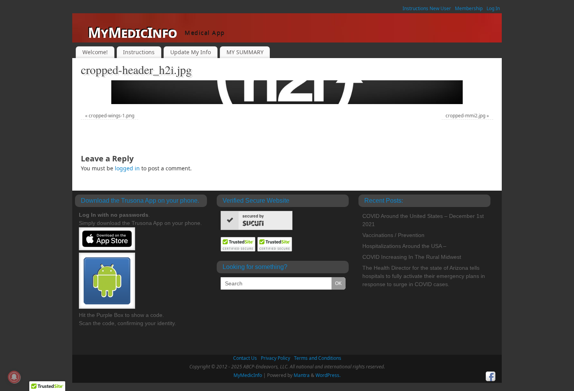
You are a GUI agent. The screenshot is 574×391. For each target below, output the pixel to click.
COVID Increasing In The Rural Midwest (411, 257)
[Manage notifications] (14, 377)
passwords (133, 215)
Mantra (302, 375)
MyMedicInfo (132, 32)
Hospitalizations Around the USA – (404, 246)
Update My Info (190, 52)
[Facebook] (491, 377)
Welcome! (95, 52)
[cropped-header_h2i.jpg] (287, 92)
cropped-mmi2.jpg (465, 115)
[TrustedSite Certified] (238, 244)
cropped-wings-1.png (111, 115)
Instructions (139, 52)
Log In (493, 8)
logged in (127, 168)
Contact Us (245, 358)
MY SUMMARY (245, 52)
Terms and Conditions (317, 358)
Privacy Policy (275, 358)
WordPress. (328, 375)
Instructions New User (427, 8)
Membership (469, 8)
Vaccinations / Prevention (393, 235)
